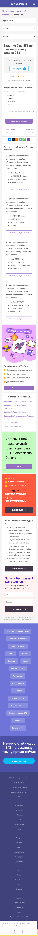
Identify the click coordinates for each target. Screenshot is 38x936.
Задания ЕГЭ (19, 880)
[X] (13, 139)
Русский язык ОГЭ (18, 698)
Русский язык (19, 806)
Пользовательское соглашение (11, 928)
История (24, 653)
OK (18, 932)
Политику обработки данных (25, 926)
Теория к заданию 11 (12, 426)
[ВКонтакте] (9, 139)
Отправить (18, 609)
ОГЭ (19, 870)
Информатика (18, 683)
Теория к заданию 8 (12, 422)
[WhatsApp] (24, 139)
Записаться (18, 510)
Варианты (19, 889)
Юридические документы (19, 787)
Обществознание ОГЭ (18, 713)
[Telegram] (20, 139)
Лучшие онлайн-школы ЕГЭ (19, 917)
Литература (18, 676)
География (18, 690)
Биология (11, 661)
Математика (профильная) (18, 631)
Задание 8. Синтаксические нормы (18, 401)
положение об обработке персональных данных (19, 619)
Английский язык (18, 668)
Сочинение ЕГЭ (19, 907)
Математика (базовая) (18, 638)
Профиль (20, 815)
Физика (10, 653)
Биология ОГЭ (18, 728)
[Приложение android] (19, 797)
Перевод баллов (19, 903)
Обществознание (18, 646)
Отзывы (19, 912)
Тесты (19, 884)
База (20, 820)
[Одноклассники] (16, 139)
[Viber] (28, 139)
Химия (25, 661)
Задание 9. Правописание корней (17, 412)
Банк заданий (19, 898)
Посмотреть (17, 68)
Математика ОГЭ (18, 705)
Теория (19, 875)
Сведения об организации (19, 792)
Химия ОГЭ (18, 720)
